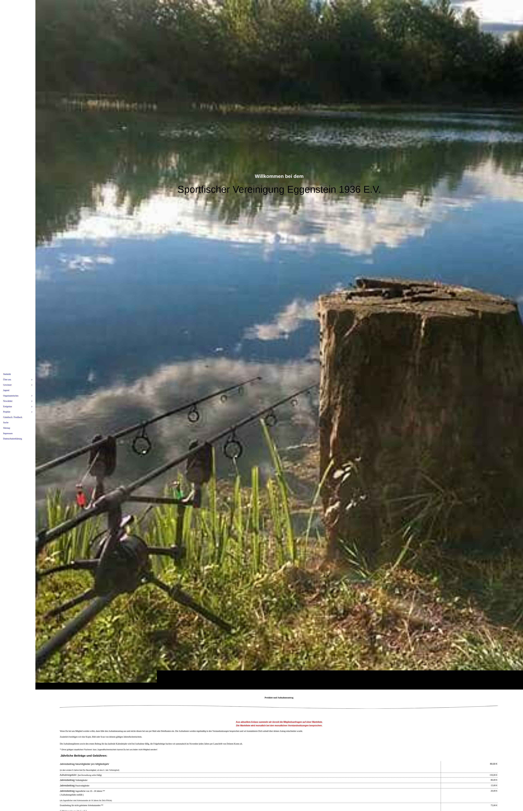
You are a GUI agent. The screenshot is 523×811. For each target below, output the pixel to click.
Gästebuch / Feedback (12, 417)
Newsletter (7, 401)
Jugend (6, 390)
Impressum (8, 433)
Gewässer (7, 385)
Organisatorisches (10, 396)
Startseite (7, 374)
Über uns (7, 379)
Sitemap (6, 428)
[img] (279, 344)
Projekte (6, 412)
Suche (5, 422)
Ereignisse (7, 406)
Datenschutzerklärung (12, 439)
